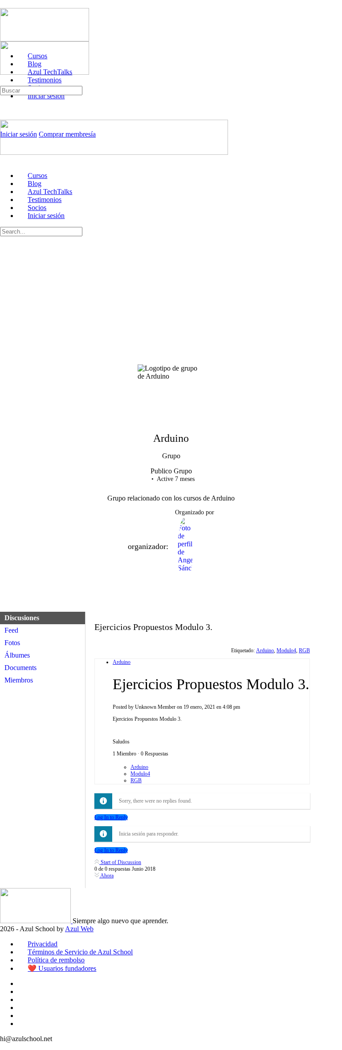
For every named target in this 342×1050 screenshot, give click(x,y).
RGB (304, 650)
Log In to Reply (111, 817)
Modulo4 (286, 650)
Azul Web (79, 929)
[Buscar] (5, 81)
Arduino (265, 650)
